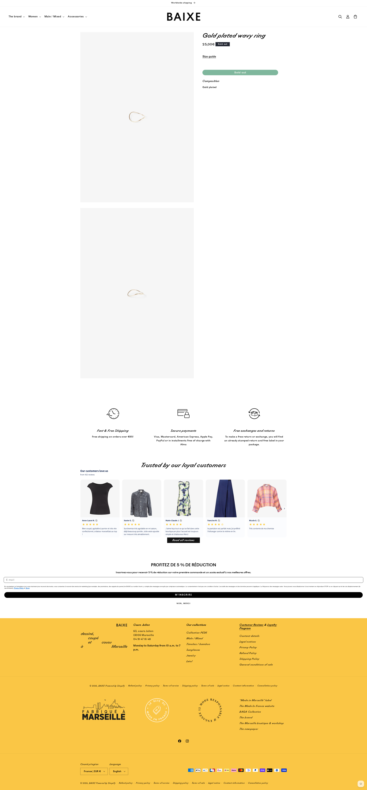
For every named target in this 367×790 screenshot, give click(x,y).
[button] (16, 16)
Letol (189, 661)
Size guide (209, 57)
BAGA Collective (250, 712)
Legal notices (247, 642)
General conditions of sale (256, 664)
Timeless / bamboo (198, 644)
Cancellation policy (267, 685)
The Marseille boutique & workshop (261, 723)
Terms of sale (207, 685)
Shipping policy (190, 685)
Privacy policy (152, 685)
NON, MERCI (184, 603)
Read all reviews (183, 540)
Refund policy (135, 685)
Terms (28, 588)
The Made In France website (256, 706)
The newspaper (248, 729)
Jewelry (191, 655)
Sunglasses (193, 650)
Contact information (243, 685)
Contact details (249, 636)
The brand (245, 717)
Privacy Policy (19, 588)
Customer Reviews (251, 625)
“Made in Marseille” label (255, 700)
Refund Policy (247, 653)
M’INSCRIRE (183, 595)
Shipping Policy (249, 659)
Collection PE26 (196, 633)
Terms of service (171, 685)
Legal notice (223, 685)
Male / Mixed (194, 638)
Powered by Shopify (115, 686)
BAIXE (101, 686)
